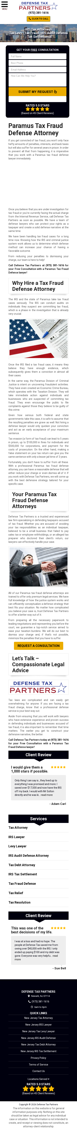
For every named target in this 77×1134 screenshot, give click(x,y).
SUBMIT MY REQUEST (36, 91)
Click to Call (39, 19)
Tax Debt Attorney (21, 865)
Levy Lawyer (17, 846)
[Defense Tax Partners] (38, 985)
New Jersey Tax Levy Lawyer (38, 1031)
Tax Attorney (18, 827)
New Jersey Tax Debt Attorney (38, 1044)
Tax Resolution (19, 902)
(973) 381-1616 (38, 12)
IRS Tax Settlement (22, 874)
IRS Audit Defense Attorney (28, 855)
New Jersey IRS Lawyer (38, 1024)
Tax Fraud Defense (22, 883)
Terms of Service (38, 1064)
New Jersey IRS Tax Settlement (38, 1051)
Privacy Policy (38, 1057)
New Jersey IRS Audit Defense (38, 1038)
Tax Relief (15, 893)
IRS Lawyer (16, 837)
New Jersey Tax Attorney (38, 1018)
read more (47, 794)
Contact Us (38, 1071)
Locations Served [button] (38, 1079)
